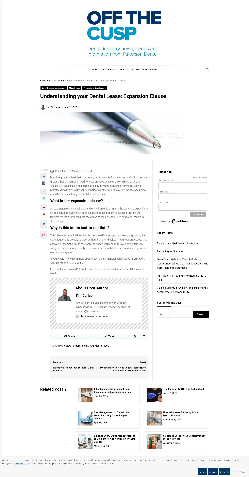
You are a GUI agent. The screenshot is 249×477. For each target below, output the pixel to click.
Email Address (166, 180)
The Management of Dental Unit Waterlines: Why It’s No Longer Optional (111, 415)
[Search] (207, 70)
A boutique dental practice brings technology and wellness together (113, 390)
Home (95, 70)
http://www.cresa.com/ (94, 316)
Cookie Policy (238, 472)
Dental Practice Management (53, 88)
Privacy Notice (20, 463)
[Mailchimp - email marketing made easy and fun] (174, 223)
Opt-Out (213, 472)
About (123, 70)
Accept (202, 472)
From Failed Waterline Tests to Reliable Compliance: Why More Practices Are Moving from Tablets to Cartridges (182, 263)
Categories (108, 70)
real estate (65, 345)
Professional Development (95, 88)
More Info (224, 472)
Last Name (163, 202)
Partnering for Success (170, 251)
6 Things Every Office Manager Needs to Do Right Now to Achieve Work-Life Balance (114, 438)
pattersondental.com (144, 70)
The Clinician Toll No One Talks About (183, 389)
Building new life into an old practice (177, 243)
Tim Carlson (53, 107)
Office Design (74, 88)
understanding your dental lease (90, 345)
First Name (164, 192)
